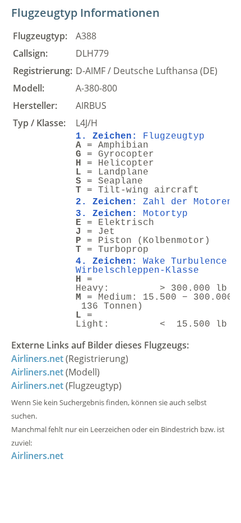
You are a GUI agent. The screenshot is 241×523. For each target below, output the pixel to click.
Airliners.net (37, 358)
